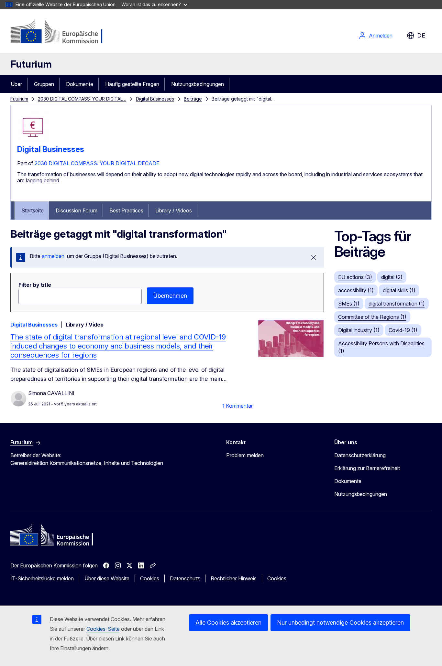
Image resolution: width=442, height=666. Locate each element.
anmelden (53, 256)
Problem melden (245, 455)
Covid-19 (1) (403, 330)
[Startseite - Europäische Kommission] (62, 32)
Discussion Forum (76, 210)
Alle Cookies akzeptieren (228, 622)
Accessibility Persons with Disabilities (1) (381, 347)
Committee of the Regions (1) (372, 317)
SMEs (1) (348, 303)
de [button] (421, 35)
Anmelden (380, 35)
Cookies (149, 578)
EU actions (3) (355, 277)
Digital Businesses (155, 99)
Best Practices (126, 210)
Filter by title (34, 285)
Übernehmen (170, 295)
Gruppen (44, 84)
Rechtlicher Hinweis (234, 578)
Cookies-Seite (103, 629)
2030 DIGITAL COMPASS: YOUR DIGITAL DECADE (97, 163)
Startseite (32, 210)
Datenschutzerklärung (360, 455)
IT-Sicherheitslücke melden (42, 578)
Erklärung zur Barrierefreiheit (367, 468)
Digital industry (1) (359, 330)
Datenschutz (185, 578)
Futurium (31, 64)
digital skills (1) (399, 290)
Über (16, 84)
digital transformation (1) (397, 303)
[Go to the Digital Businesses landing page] (33, 142)
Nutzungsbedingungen (197, 84)
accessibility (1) (356, 290)
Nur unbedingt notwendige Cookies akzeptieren (340, 622)
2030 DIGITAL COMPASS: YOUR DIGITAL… (82, 99)
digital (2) (392, 277)
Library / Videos (173, 210)
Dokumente (79, 84)
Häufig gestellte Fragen (132, 84)
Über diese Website (106, 578)
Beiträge (193, 99)
